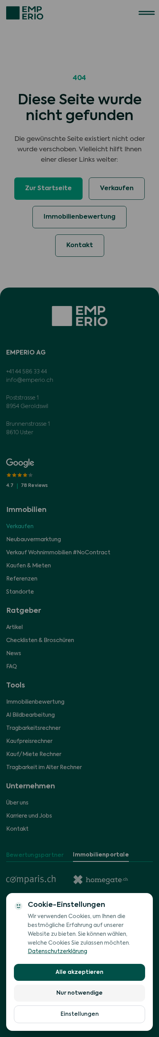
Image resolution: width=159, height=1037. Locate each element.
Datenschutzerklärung (57, 951)
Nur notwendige (79, 993)
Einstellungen (80, 1014)
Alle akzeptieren (79, 972)
